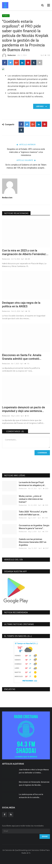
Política (6, 16)
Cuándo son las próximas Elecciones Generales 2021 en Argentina (32, 542)
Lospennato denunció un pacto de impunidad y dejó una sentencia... (23, 409)
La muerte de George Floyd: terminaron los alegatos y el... (32, 483)
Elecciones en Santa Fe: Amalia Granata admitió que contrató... (21, 356)
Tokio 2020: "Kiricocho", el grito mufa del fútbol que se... (33, 513)
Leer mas (40, 106)
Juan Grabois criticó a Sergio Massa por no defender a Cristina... (34, 771)
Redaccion (12, 55)
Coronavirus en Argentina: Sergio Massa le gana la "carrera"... (34, 526)
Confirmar (42, 453)
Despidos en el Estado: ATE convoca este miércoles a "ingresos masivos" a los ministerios (26, 152)
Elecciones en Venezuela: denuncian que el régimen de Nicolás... (34, 783)
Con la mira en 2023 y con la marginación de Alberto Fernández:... (25, 252)
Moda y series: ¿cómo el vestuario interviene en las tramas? (31, 499)
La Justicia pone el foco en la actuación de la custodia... (31, 795)
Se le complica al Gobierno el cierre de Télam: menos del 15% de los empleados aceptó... (26, 166)
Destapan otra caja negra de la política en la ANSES (21, 304)
